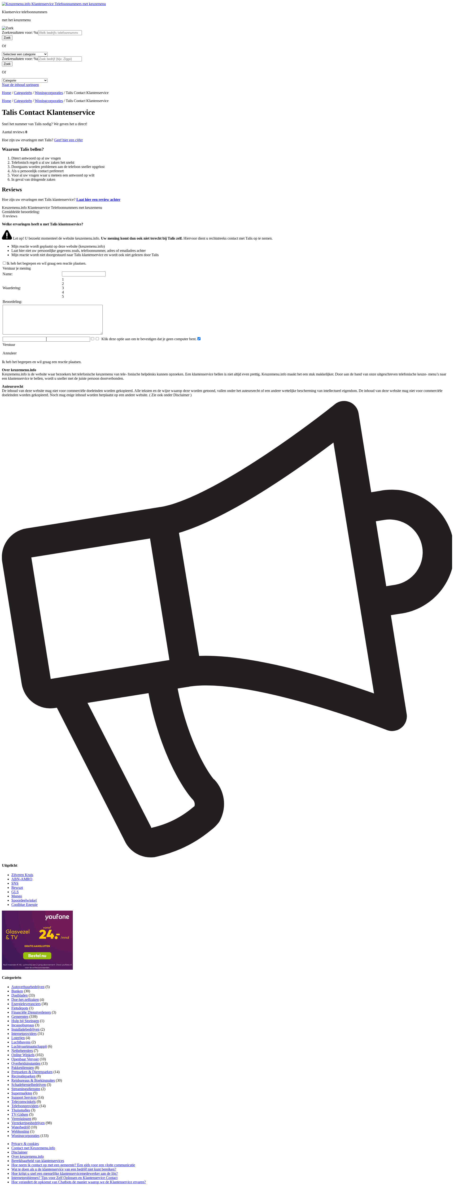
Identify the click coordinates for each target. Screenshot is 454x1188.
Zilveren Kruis (22, 875)
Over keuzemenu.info (27, 1156)
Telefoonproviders (25, 1106)
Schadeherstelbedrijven (28, 1085)
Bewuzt (17, 888)
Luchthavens (21, 1042)
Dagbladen (19, 995)
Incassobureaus (22, 1025)
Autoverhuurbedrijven (27, 987)
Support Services (24, 1097)
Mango (16, 896)
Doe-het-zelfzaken (25, 1000)
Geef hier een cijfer (68, 140)
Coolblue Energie (24, 905)
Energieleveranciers (26, 1004)
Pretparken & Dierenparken (31, 1072)
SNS (14, 883)
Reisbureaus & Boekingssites (33, 1080)
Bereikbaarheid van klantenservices (37, 1161)
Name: (8, 274)
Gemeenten (19, 1017)
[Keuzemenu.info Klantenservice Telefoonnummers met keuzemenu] (54, 4)
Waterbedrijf (20, 1127)
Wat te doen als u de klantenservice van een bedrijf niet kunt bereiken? (63, 1169)
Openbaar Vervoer (25, 1059)
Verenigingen (21, 1119)
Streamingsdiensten (25, 1089)
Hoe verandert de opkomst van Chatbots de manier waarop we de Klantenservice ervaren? (78, 1182)
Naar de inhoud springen (20, 85)
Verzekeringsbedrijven (28, 1123)
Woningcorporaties (49, 93)
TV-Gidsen (19, 1114)
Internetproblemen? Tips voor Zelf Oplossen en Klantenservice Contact (64, 1178)
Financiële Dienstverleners (31, 1012)
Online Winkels (23, 1055)
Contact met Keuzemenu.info (33, 1148)
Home (6, 93)
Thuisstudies (20, 1110)
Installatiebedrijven (25, 1029)
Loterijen (18, 1038)
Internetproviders (24, 1034)
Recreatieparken (23, 1076)
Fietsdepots (19, 1008)
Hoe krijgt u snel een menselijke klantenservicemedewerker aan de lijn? (64, 1173)
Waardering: (12, 288)
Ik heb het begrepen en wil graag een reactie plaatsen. (46, 263)
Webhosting (20, 1131)
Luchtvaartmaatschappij (29, 1046)
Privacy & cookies (25, 1144)
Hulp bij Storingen (25, 1021)
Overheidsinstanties (25, 1063)
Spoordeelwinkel (24, 900)
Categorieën (23, 93)
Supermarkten (21, 1093)
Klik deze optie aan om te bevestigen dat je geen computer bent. (148, 339)
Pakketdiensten (22, 1068)
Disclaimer (19, 1152)
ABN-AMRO (21, 879)
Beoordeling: (12, 302)
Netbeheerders (22, 1051)
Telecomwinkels (23, 1102)
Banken (17, 991)
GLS (15, 892)
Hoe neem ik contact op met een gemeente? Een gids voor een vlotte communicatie (73, 1165)
